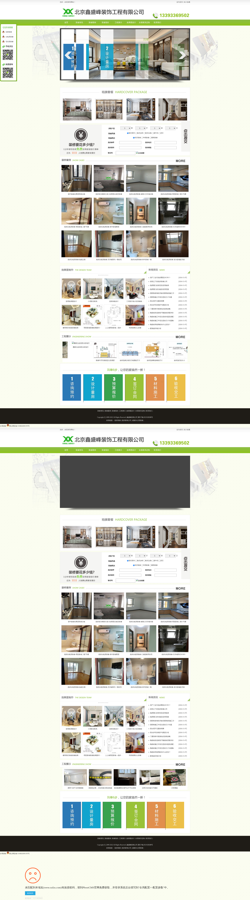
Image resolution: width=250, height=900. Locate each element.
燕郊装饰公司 (126, 420)
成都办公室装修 (137, 420)
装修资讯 (79, 22)
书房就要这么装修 (135, 328)
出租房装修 (9, 37)
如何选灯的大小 (113, 360)
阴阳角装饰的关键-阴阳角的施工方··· (163, 293)
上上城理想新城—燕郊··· (113, 328)
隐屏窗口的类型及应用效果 (159, 285)
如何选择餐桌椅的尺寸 (88, 360)
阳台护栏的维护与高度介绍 (159, 305)
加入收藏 (187, 2)
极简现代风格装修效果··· (71, 328)
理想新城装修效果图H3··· (92, 328)
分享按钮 (3, 426)
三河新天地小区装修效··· (135, 301)
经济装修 (138, 138)
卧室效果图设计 (71, 301)
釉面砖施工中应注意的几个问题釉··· (162, 321)
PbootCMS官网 (91, 887)
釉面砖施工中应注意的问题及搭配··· (162, 317)
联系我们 (157, 22)
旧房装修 (9, 32)
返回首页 (30, 893)
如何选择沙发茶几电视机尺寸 (64, 360)
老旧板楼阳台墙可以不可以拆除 (125, 788)
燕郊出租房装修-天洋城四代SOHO (173, 227)
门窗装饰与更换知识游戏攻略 (160, 309)
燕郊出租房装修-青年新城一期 (141, 259)
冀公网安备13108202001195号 (19, 426)
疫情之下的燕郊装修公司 (158, 281)
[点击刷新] (140, 153)
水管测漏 (174, 788)
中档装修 (146, 138)
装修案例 (92, 22)
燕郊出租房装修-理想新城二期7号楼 (76, 227)
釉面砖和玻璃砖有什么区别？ (160, 324)
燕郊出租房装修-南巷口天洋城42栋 (141, 194)
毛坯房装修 (9, 42)
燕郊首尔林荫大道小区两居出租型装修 (109, 194)
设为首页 (180, 2)
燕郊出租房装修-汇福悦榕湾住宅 (141, 227)
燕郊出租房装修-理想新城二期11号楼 (173, 194)
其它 (162, 133)
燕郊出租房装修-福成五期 (76, 259)
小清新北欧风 (92, 301)
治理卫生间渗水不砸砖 (150, 788)
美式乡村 (140, 133)
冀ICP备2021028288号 (145, 417)
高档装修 (154, 138)
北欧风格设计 (113, 301)
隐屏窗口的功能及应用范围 (159, 289)
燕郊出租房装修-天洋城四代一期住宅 (109, 259)
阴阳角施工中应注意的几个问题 (161, 297)
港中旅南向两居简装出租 (76, 194)
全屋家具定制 (144, 22)
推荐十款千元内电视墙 (139, 360)
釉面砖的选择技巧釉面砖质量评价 (162, 313)
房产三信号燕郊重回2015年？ (160, 277)
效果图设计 (131, 22)
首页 (66, 22)
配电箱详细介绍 (155, 328)
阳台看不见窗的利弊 (157, 301)
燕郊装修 (117, 420)
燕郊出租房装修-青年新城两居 (108, 227)
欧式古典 (148, 133)
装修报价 (105, 22)
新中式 (156, 133)
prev (68, 55)
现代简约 (132, 133)
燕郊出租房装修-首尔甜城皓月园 (173, 259)
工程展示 (118, 22)
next (182, 55)
